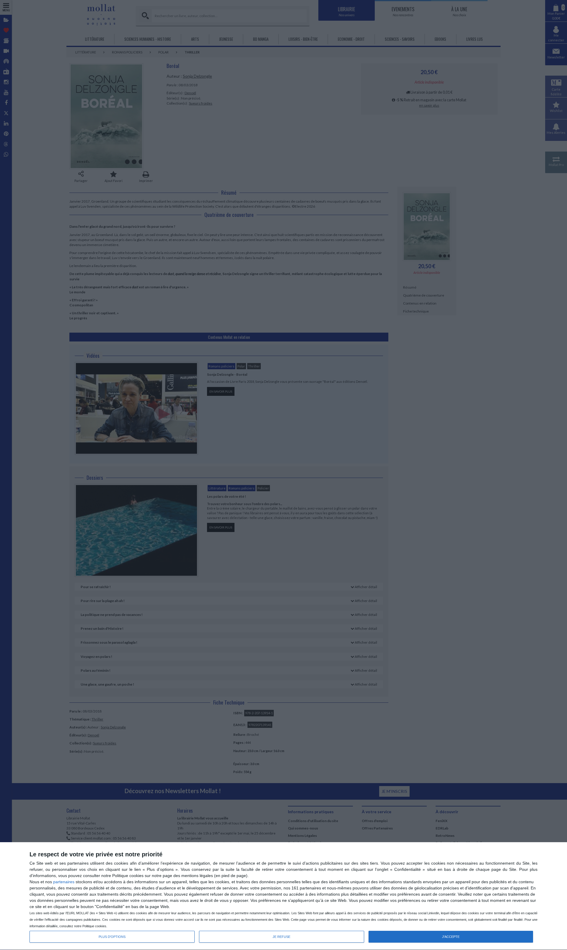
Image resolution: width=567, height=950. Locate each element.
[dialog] (283, 896)
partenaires (63, 882)
